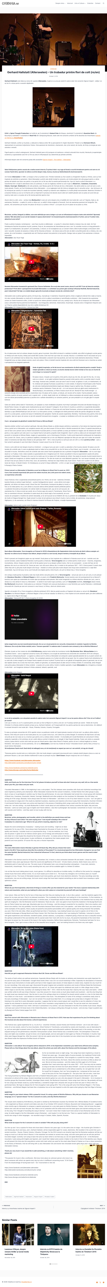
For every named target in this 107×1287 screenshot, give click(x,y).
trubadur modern (49, 1196)
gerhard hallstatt (19, 1196)
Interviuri (70, 3)
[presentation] (18, 1234)
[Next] (102, 1243)
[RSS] (103, 1282)
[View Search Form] (103, 3)
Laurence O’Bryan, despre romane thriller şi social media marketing (17, 1251)
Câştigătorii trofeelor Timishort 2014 (93, 1207)
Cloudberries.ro (26, 1282)
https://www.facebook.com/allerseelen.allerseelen (22, 760)
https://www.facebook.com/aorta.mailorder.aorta (21, 768)
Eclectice (90, 3)
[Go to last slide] (4, 1243)
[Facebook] (97, 1282)
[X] (100, 1282)
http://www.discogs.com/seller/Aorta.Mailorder (21, 770)
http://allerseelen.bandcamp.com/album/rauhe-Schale (23, 763)
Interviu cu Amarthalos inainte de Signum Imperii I (18, 1207)
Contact (97, 3)
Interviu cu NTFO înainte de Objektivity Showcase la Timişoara (51, 1251)
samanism (29, 1196)
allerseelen (8, 1196)
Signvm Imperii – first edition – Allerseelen (57, 160)
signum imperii (38, 1196)
